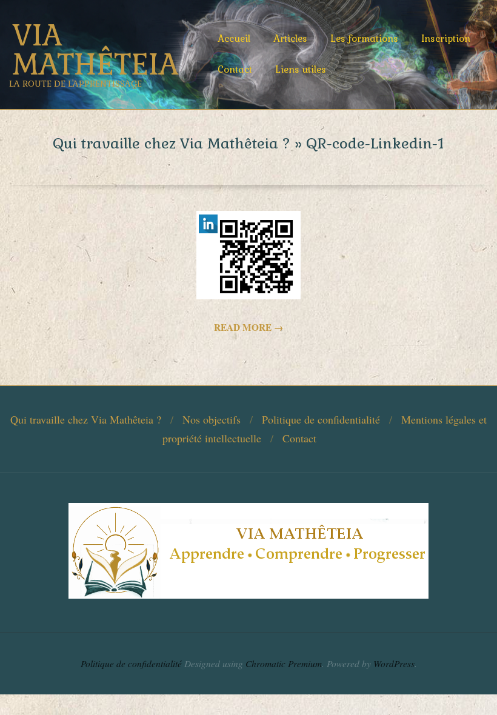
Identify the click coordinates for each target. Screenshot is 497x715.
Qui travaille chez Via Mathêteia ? (85, 419)
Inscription (445, 38)
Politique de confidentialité (321, 419)
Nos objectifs (211, 419)
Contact (235, 69)
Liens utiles (300, 69)
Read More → (248, 327)
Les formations (364, 38)
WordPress (394, 663)
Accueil (234, 38)
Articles (290, 38)
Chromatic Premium (283, 663)
